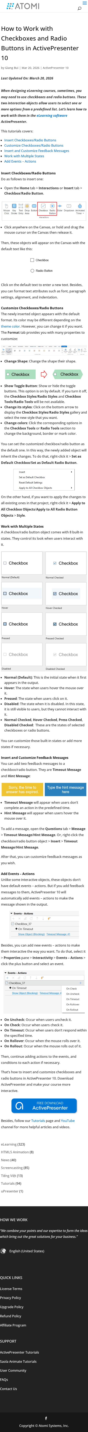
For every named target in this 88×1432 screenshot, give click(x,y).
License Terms (11, 1288)
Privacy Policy (10, 1298)
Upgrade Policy (11, 1307)
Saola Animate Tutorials (18, 1361)
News (5, 1160)
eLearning (9, 1144)
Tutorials (38, 1120)
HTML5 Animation (15, 1152)
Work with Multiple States (24, 156)
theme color (10, 326)
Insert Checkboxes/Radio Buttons (30, 140)
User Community (13, 1370)
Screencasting (12, 1168)
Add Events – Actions (20, 161)
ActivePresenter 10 (56, 68)
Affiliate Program (13, 1325)
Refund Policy (10, 1316)
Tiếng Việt (8, 1175)
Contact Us (8, 1389)
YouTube (68, 1120)
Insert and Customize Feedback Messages (36, 151)
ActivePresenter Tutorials (19, 1352)
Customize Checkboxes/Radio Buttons (33, 145)
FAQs (4, 1379)
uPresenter (9, 1191)
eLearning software (52, 115)
